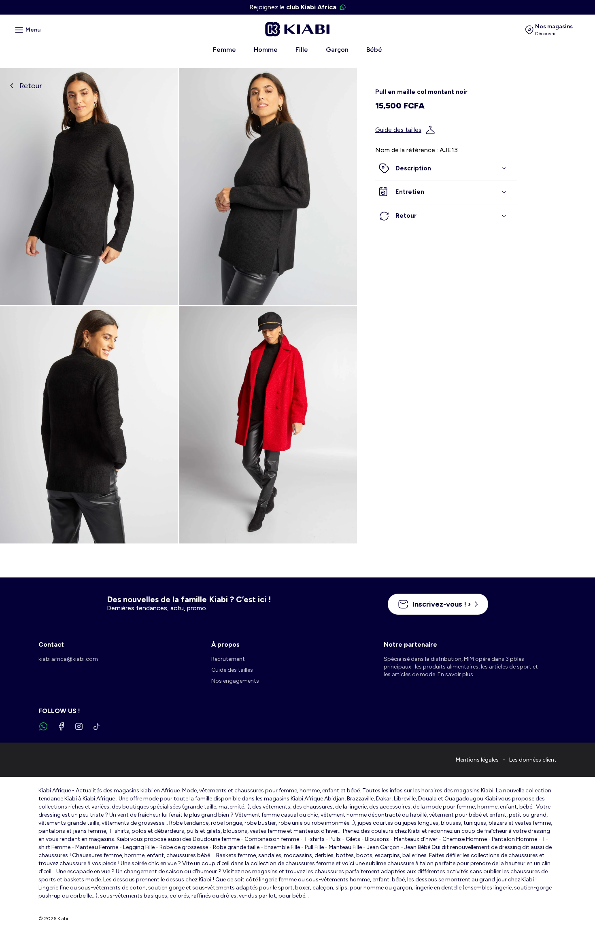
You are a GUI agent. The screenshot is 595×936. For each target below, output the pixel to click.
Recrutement (228, 659)
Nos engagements (235, 680)
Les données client (533, 759)
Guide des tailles (398, 130)
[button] (446, 168)
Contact (51, 644)
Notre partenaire (410, 644)
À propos (225, 644)
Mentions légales (477, 759)
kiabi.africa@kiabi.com (68, 659)
